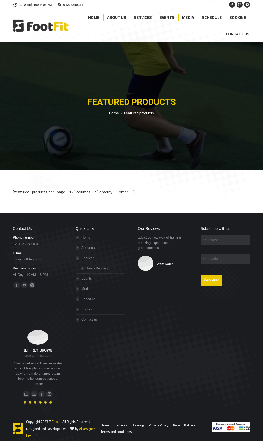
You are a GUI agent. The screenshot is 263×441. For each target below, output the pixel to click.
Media (85, 289)
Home (85, 237)
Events (86, 278)
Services (88, 258)
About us (88, 248)
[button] (25, 402)
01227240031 (73, 5)
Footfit (57, 421)
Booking (87, 309)
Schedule (88, 299)
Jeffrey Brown (37, 350)
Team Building (97, 268)
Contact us (89, 320)
